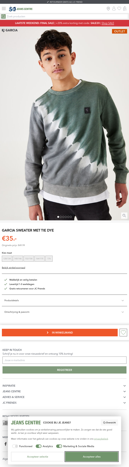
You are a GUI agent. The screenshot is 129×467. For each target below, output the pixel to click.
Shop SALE (108, 23)
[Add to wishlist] (123, 332)
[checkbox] (21, 446)
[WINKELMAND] (124, 8)
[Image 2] (61, 217)
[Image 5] (68, 217)
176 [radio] (49, 258)
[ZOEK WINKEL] (108, 8)
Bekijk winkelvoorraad (13, 267)
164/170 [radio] (39, 258)
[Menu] (4, 8)
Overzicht (111, 422)
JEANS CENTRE (12, 391)
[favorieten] (119, 8)
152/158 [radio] (28, 258)
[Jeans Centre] (20, 8)
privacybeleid (101, 438)
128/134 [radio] (7, 258)
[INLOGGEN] (113, 8)
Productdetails (11, 300)
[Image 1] (58, 217)
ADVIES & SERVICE (14, 397)
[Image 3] (63, 217)
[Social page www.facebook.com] (6, 444)
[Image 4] (66, 217)
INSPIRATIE (9, 385)
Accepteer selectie (37, 456)
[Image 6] (71, 217)
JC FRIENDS (10, 402)
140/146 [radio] (18, 258)
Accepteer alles (92, 456)
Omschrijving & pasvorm (16, 311)
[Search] (3, 16)
